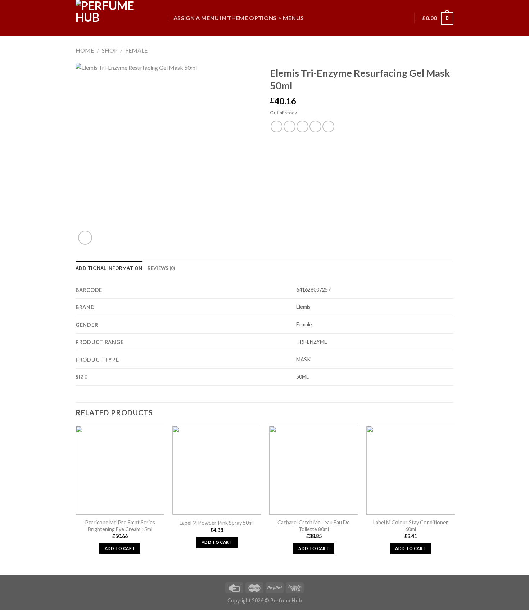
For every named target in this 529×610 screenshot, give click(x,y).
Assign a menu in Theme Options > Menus (238, 17)
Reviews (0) (161, 268)
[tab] (109, 268)
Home (85, 50)
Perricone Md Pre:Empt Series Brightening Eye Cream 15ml (120, 525)
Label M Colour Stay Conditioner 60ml (410, 525)
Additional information (109, 268)
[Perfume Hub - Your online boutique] (112, 18)
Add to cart (120, 548)
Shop (110, 50)
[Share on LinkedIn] (328, 126)
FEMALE (136, 50)
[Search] (161, 18)
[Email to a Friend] (302, 126)
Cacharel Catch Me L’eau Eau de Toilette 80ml (313, 525)
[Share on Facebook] (276, 126)
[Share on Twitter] (289, 126)
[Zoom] (85, 238)
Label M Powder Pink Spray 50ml (217, 523)
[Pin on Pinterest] (315, 126)
